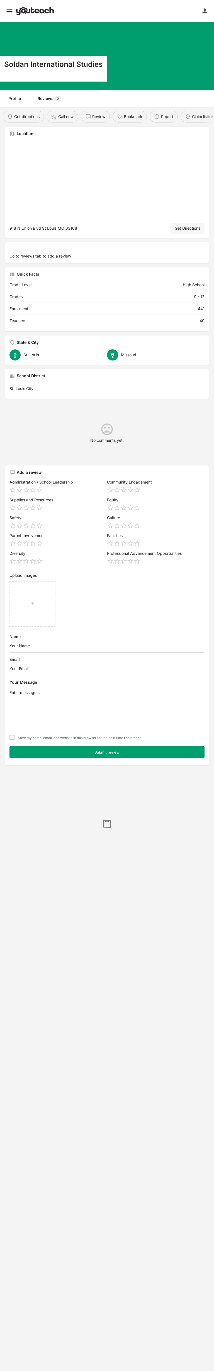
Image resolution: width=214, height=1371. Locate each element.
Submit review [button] (107, 752)
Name (15, 636)
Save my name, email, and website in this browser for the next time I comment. (80, 738)
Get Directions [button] (187, 228)
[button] (9, 11)
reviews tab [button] (31, 256)
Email (14, 659)
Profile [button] (14, 98)
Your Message (23, 682)
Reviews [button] (48, 98)
